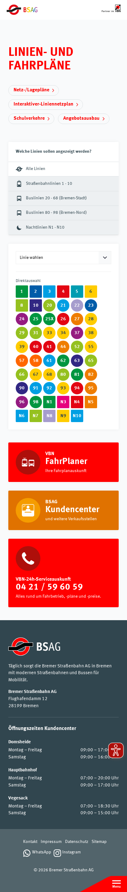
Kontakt (30, 842)
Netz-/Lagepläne (31, 90)
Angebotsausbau (81, 118)
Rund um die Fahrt (63, 510)
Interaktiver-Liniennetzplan (43, 104)
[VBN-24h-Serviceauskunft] (63, 573)
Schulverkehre (29, 118)
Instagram (71, 852)
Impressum (51, 842)
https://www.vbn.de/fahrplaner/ (63, 462)
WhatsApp (41, 852)
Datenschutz (76, 842)
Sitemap (99, 842)
